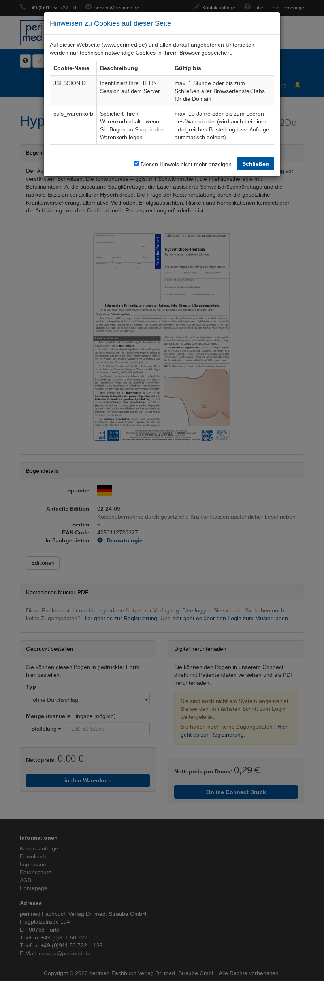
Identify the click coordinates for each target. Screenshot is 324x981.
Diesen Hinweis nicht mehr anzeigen (186, 164)
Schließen (255, 163)
